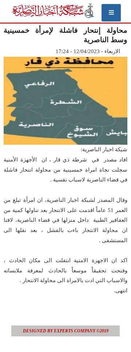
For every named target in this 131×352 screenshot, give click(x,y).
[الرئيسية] (52, 10)
